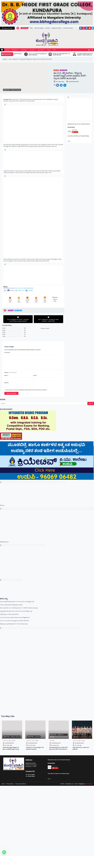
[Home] (2, 49)
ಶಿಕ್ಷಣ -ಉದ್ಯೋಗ (63, 70)
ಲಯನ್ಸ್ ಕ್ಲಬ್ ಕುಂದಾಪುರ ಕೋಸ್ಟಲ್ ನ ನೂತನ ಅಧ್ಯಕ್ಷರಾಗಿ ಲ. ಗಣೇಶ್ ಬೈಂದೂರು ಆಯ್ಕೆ (55, 54)
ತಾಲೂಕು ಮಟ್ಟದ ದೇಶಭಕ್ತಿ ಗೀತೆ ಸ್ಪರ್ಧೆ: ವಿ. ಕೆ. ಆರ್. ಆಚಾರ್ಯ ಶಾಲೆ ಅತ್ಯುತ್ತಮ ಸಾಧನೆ (17, 601)
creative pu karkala (68, 28)
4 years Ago (56, 745)
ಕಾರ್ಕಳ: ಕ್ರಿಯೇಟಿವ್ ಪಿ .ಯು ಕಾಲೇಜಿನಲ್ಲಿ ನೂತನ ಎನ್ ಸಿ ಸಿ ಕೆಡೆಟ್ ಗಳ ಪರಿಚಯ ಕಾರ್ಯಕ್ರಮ (19, 608)
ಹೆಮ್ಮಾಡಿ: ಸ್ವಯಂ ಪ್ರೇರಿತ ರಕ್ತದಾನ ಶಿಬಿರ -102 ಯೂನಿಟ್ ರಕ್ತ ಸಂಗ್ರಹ (31, 54)
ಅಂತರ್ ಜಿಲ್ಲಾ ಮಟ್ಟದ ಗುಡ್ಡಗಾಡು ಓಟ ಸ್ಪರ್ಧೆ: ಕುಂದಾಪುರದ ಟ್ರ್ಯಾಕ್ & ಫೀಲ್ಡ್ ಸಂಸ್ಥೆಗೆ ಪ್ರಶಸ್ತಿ (11, 749)
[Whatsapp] (4, 852)
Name (6, 375)
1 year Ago (78, 745)
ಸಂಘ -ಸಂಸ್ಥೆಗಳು (35, 740)
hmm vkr (48, 28)
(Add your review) (45, 328)
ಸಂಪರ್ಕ (54, 49)
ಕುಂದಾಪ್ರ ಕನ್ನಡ (23, 49)
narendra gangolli (39, 28)
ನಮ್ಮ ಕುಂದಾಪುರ (41, 49)
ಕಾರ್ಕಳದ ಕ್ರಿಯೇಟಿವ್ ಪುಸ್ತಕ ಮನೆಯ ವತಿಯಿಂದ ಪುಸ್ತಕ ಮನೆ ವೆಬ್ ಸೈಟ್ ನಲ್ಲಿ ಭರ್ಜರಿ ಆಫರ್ (80, 54)
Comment (7, 352)
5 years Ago (32, 745)
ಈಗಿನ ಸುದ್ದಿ (56, 70)
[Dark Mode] (89, 49)
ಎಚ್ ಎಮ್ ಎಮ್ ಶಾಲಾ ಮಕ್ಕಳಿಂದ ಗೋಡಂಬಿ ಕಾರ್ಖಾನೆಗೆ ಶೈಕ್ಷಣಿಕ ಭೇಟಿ (14, 617)
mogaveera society (56, 28)
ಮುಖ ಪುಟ (7, 49)
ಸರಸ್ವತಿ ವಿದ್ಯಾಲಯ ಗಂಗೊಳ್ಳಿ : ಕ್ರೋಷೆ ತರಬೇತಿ (9, 614)
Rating (6, 372)
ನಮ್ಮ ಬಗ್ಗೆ (48, 49)
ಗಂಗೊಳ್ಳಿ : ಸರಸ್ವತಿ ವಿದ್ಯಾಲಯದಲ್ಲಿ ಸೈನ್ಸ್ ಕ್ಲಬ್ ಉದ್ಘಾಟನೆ (11, 604)
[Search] (92, 49)
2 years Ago (61, 81)
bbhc (31, 28)
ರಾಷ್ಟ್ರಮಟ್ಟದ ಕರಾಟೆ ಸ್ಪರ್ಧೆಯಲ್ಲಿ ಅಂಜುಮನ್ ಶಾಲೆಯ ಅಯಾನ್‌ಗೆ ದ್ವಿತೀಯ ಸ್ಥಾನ (16, 611)
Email (35, 375)
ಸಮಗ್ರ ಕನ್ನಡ (32, 49)
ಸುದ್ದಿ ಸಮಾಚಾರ (14, 49)
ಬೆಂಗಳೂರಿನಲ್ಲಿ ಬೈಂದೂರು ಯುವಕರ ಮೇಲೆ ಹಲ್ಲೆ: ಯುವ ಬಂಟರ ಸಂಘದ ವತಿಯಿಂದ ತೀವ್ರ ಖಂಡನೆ (58, 749)
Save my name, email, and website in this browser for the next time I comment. (26, 390)
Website (6, 382)
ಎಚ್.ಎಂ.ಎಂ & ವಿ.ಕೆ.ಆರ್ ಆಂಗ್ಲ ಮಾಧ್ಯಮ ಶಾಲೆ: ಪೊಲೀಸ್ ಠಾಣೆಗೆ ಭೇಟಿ (14, 620)
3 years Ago (9, 745)
